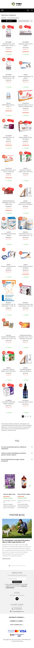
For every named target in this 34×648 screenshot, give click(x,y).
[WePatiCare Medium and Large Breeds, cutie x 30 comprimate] (25, 290)
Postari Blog (17, 514)
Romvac (8, 103)
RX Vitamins (25, 400)
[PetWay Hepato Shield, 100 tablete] (25, 126)
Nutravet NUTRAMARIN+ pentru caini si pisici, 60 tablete (8, 337)
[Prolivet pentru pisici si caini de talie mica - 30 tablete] (25, 223)
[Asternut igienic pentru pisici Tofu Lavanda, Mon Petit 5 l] (10, 481)
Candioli (8, 232)
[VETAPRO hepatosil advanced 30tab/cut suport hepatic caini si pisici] (25, 358)
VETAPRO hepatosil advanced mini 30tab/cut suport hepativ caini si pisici (25, 203)
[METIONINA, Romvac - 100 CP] (8, 95)
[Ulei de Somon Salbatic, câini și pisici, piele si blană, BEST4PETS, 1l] (24, 481)
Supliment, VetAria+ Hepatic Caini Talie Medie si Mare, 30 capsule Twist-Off (8, 370)
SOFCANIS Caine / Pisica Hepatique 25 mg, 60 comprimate (26, 337)
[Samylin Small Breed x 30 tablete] (25, 65)
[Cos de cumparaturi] (28, 10)
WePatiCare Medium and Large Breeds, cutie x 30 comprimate (25, 305)
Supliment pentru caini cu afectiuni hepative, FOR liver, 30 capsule (25, 105)
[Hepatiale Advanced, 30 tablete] (25, 32)
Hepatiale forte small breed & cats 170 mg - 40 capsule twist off (8, 44)
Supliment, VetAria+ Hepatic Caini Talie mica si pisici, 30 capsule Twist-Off (25, 170)
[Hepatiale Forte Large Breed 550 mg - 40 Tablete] (8, 65)
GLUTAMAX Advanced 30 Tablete (8, 234)
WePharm (25, 302)
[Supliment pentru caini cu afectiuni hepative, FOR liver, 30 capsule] (25, 95)
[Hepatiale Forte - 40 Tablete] (8, 126)
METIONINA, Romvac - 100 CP (8, 105)
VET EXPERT (8, 42)
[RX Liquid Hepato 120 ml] (25, 391)
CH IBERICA (9, 400)
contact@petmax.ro (18, 611)
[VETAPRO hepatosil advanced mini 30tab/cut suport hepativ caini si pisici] (25, 191)
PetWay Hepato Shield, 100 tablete (25, 138)
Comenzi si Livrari (16, 621)
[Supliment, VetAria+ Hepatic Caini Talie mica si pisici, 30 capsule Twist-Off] (25, 159)
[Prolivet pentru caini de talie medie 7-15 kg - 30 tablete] (8, 290)
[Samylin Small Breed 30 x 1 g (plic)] (8, 255)
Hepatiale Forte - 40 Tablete (8, 138)
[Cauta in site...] (32, 10)
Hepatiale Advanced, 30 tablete (25, 44)
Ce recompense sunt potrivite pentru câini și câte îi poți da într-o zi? (16, 541)
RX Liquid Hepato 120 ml (25, 402)
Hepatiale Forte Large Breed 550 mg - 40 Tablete (8, 77)
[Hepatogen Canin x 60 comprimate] (8, 191)
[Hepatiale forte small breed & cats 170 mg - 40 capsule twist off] (8, 32)
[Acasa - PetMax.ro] (17, 4)
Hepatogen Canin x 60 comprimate (8, 203)
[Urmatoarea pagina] (30, 416)
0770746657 (18, 609)
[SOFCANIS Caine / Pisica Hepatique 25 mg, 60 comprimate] (25, 325)
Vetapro (25, 201)
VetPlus (25, 74)
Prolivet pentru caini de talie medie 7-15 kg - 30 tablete (8, 305)
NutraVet (8, 335)
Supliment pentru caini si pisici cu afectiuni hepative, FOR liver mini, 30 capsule (8, 170)
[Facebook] (17, 598)
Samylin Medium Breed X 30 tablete (25, 267)
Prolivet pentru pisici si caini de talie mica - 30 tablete (25, 234)
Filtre (9, 21)
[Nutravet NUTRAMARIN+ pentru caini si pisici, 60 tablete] (8, 326)
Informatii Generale (16, 617)
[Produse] (2, 10)
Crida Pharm (25, 103)
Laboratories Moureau (8, 201)
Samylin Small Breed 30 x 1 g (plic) (8, 267)
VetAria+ (25, 168)
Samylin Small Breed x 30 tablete (25, 77)
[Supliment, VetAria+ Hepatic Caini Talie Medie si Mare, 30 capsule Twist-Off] (8, 358)
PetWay (26, 136)
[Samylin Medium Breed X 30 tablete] (25, 255)
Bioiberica (25, 232)
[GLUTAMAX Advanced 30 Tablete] (8, 223)
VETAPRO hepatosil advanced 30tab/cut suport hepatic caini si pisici (25, 370)
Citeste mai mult (6, 558)
